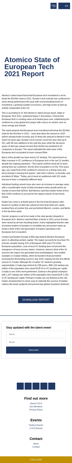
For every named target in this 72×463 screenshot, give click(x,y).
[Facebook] (28, 386)
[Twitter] (36, 386)
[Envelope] (51, 386)
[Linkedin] (20, 386)
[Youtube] (43, 386)
